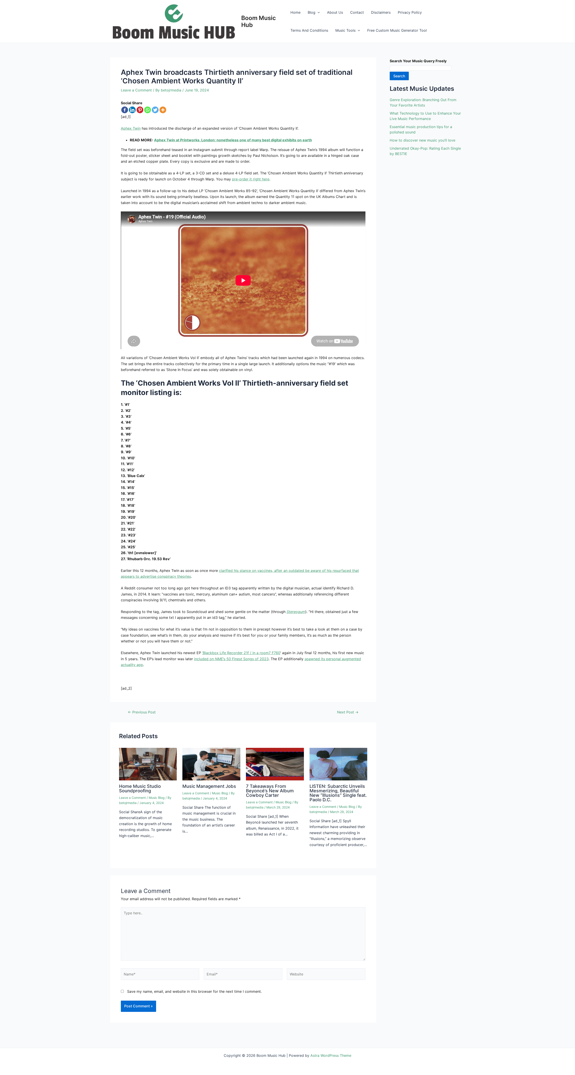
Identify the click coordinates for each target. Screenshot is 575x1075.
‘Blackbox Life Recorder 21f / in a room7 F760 (241, 653)
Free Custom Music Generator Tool (397, 30)
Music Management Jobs (209, 786)
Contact (357, 12)
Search (399, 76)
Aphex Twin (131, 128)
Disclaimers (381, 12)
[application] (317, 12)
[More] (162, 110)
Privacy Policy (410, 12)
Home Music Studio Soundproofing (140, 788)
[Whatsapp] (147, 110)
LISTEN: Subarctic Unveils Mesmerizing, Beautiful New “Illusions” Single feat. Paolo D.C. (338, 793)
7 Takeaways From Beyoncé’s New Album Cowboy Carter (270, 791)
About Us (335, 12)
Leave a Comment (136, 90)
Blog (311, 12)
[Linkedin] (132, 110)
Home (295, 12)
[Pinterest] (140, 110)
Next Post (347, 712)
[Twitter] (155, 110)
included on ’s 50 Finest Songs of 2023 (231, 659)
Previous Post (142, 712)
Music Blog (157, 798)
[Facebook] (124, 110)
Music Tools (345, 30)
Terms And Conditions (309, 30)
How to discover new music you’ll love (422, 140)
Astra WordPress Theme (330, 1055)
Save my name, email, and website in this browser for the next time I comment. (194, 991)
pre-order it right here (250, 179)
